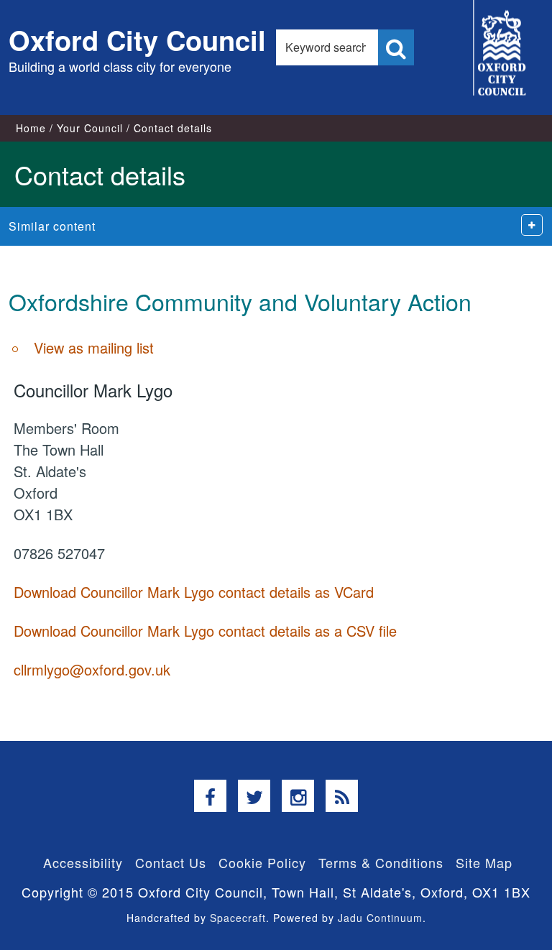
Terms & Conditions (380, 862)
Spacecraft (238, 917)
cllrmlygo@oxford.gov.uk (92, 669)
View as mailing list (94, 347)
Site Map (484, 862)
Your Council (90, 128)
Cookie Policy (262, 862)
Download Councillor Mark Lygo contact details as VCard (194, 591)
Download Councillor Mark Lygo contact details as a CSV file (205, 630)
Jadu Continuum (380, 917)
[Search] (396, 47)
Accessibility (83, 862)
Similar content (52, 226)
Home (31, 128)
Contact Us (170, 862)
